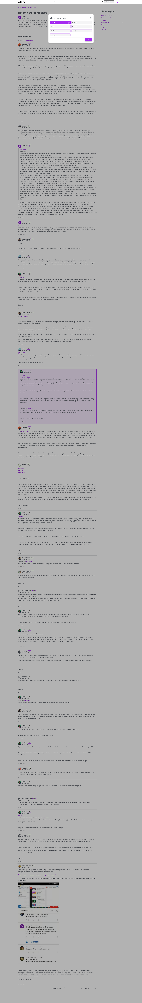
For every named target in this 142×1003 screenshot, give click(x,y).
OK (88, 39)
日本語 (52, 31)
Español (74, 22)
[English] (21, 2)
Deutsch (53, 26)
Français (74, 26)
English (53, 22)
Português (54, 35)
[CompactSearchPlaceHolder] (102, 1)
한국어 (74, 31)
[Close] (91, 18)
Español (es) (95, 2)
